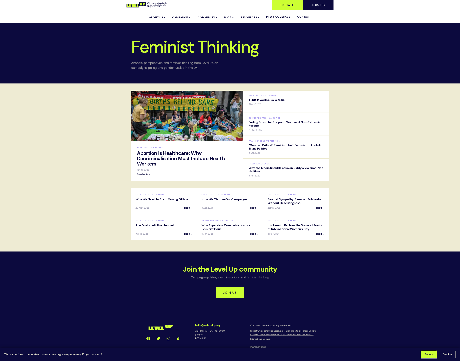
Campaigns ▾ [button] (181, 17)
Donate (287, 5)
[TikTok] (178, 339)
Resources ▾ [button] (250, 17)
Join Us (318, 5)
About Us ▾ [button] (157, 17)
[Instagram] (168, 339)
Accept (429, 354)
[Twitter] (158, 339)
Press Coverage (278, 16)
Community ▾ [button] (207, 17)
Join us (230, 292)
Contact (304, 16)
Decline (447, 354)
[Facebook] (148, 339)
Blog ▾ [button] (229, 17)
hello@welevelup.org (207, 325)
